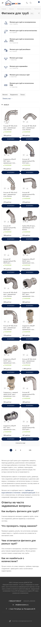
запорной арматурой (28, 492)
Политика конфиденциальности (22, 621)
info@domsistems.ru (21, 605)
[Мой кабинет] (34, 3)
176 (30, 450)
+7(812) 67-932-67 (15, 601)
